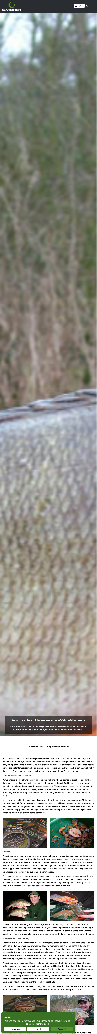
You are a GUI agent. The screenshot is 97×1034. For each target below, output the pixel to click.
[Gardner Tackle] (11, 6)
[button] (93, 6)
